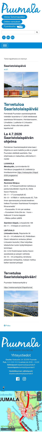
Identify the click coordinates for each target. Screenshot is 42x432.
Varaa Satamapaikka (14, 16)
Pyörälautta (10, 26)
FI (4, 37)
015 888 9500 (13, 362)
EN (8, 37)
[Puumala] (21, 8)
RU (12, 37)
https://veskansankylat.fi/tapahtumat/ (18, 287)
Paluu (7, 325)
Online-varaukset (12, 21)
